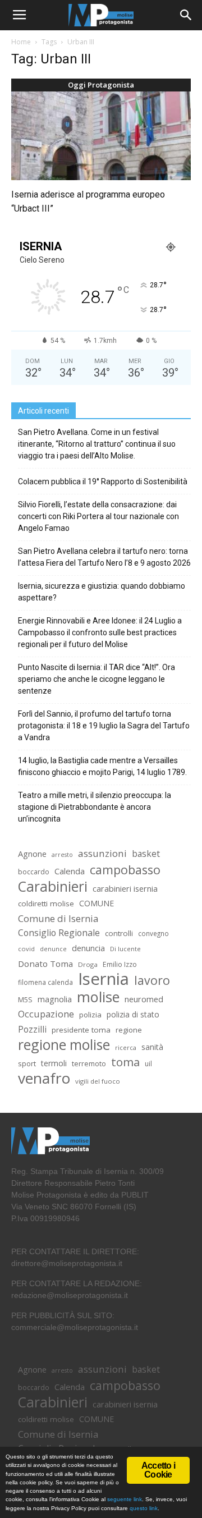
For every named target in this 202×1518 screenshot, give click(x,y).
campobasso (125, 869)
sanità (152, 1047)
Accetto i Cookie (158, 1470)
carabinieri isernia (125, 888)
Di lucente (125, 948)
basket (146, 854)
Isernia (103, 979)
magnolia (55, 999)
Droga (88, 964)
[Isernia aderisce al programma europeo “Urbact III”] (101, 135)
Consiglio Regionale (59, 933)
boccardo (33, 872)
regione (129, 1030)
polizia (90, 1015)
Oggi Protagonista (101, 85)
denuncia (88, 948)
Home (21, 42)
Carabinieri (53, 886)
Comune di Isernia (58, 918)
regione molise (64, 1045)
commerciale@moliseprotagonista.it (74, 1327)
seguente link (124, 1499)
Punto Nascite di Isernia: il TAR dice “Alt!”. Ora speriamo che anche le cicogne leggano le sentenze (96, 679)
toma (125, 1062)
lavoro (152, 980)
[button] (186, 15)
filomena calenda (45, 982)
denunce (53, 949)
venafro (44, 1078)
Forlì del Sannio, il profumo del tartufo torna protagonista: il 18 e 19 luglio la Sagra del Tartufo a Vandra (104, 725)
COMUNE (96, 903)
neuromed (144, 999)
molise (98, 997)
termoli (54, 1063)
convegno (153, 933)
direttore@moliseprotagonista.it (66, 1263)
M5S (25, 1000)
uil (148, 1063)
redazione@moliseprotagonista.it (69, 1295)
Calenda (69, 871)
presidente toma (81, 1030)
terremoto (89, 1063)
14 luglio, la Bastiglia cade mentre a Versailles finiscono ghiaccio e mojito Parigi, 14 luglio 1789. (102, 766)
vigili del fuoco (97, 1081)
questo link (143, 1508)
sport (27, 1063)
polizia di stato (133, 1014)
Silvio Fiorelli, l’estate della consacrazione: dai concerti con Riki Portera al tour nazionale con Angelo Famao (98, 516)
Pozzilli (32, 1029)
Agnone (32, 853)
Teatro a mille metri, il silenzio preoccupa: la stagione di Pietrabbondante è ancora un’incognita (94, 807)
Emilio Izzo (120, 964)
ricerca (125, 1047)
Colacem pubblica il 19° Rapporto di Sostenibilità (102, 481)
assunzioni (102, 853)
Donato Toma (45, 963)
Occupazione (46, 1014)
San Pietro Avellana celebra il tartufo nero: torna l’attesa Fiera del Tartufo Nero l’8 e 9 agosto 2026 (104, 557)
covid (26, 948)
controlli (119, 933)
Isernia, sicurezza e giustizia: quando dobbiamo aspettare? (101, 591)
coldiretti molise (46, 903)
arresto (62, 855)
